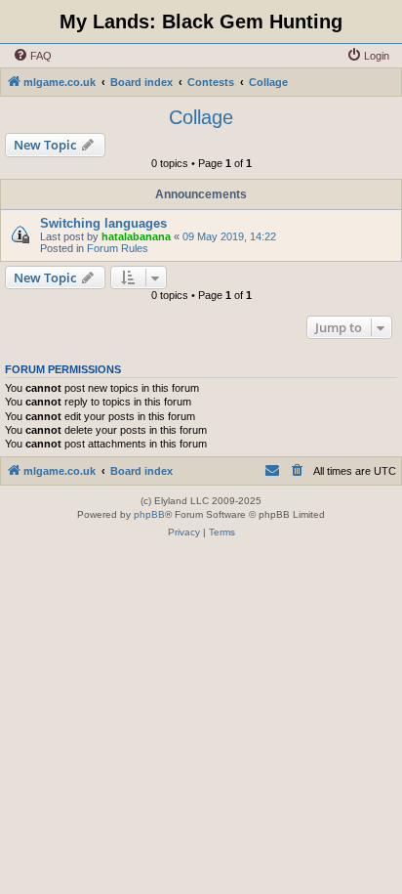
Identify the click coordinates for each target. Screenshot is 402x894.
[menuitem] (32, 55)
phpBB (149, 514)
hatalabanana (136, 236)
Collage (201, 117)
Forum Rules (117, 248)
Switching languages (103, 223)
